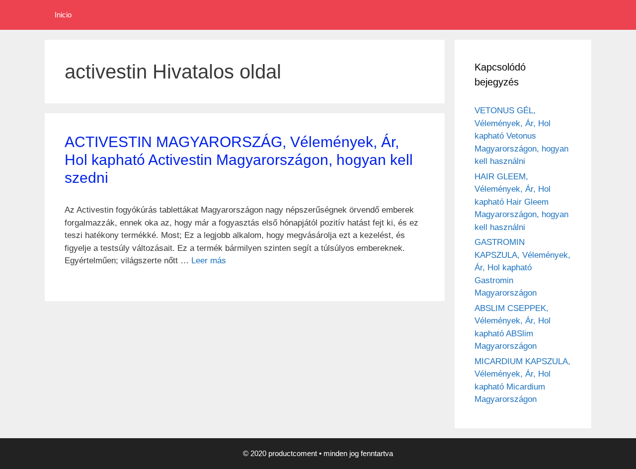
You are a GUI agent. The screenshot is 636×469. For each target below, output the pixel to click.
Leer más (208, 260)
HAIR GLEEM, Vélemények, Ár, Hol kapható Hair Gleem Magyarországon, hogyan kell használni (521, 202)
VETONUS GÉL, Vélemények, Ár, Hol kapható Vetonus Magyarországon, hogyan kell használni (521, 136)
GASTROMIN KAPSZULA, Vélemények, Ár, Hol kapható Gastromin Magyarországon (522, 267)
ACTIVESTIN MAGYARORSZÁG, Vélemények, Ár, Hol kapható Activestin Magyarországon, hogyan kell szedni (239, 160)
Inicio (63, 14)
